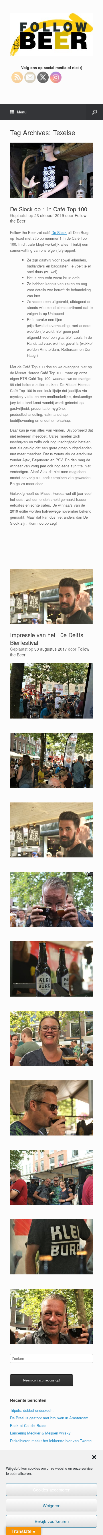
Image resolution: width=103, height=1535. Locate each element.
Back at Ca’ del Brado (28, 1425)
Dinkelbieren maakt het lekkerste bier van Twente (51, 1440)
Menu (22, 112)
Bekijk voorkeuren (52, 1521)
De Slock (59, 232)
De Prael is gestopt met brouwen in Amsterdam (49, 1417)
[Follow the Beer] (51, 34)
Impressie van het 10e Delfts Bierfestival (46, 639)
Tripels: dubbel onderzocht (32, 1410)
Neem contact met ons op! (41, 1380)
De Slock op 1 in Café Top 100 (48, 209)
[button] (94, 1457)
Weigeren (51, 1505)
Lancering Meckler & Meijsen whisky (40, 1433)
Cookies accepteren (51, 1490)
